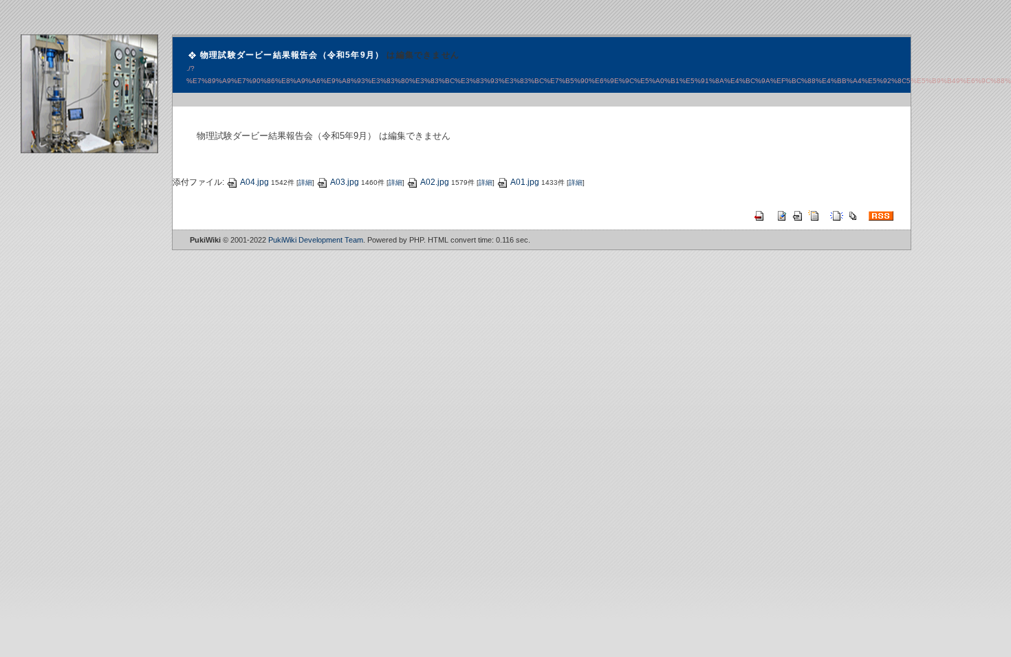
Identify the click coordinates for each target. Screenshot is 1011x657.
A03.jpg (344, 182)
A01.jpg (524, 182)
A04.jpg (254, 182)
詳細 (305, 182)
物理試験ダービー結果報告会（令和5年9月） (292, 55)
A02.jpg (434, 182)
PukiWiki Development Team (315, 240)
